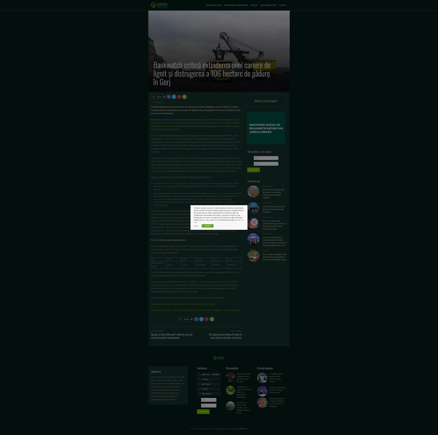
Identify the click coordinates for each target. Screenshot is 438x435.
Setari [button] (196, 226)
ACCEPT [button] (208, 226)
